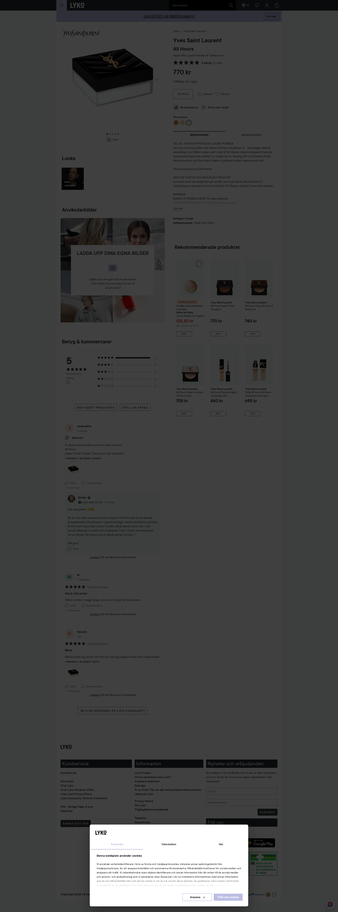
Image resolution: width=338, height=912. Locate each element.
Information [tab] (169, 844)
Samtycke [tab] (117, 844)
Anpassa (195, 897)
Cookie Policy (222, 885)
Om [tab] (221, 844)
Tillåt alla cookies (228, 897)
